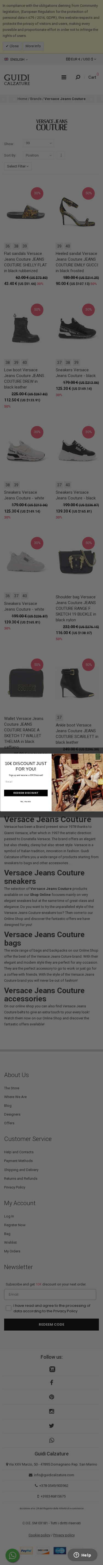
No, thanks (25, 802)
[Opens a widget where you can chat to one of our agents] (82, 1555)
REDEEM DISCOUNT (25, 793)
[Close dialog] (100, 756)
